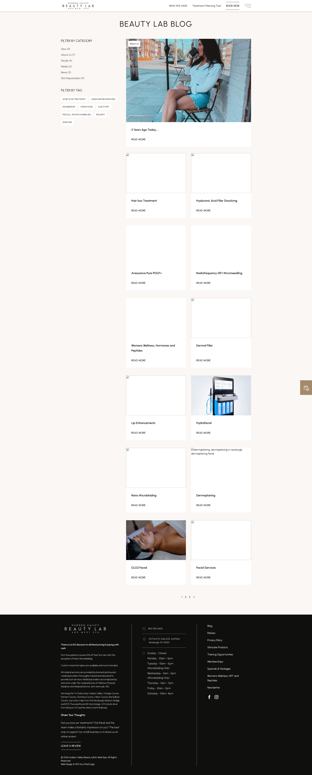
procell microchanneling (77, 114)
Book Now (232, 5)
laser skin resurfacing (103, 99)
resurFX (100, 114)
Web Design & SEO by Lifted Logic (78, 764)
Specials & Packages (219, 668)
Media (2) (66, 66)
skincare (67, 122)
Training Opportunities (220, 654)
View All (65, 48)
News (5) (66, 72)
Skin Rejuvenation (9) (72, 78)
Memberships (215, 661)
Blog (209, 625)
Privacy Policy (214, 640)
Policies (211, 633)
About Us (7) (68, 54)
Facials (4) (66, 60)
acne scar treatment (74, 99)
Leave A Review (71, 745)
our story (103, 107)
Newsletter (213, 687)
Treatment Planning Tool (206, 5)
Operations (86, 107)
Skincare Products (217, 647)
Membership (69, 107)
